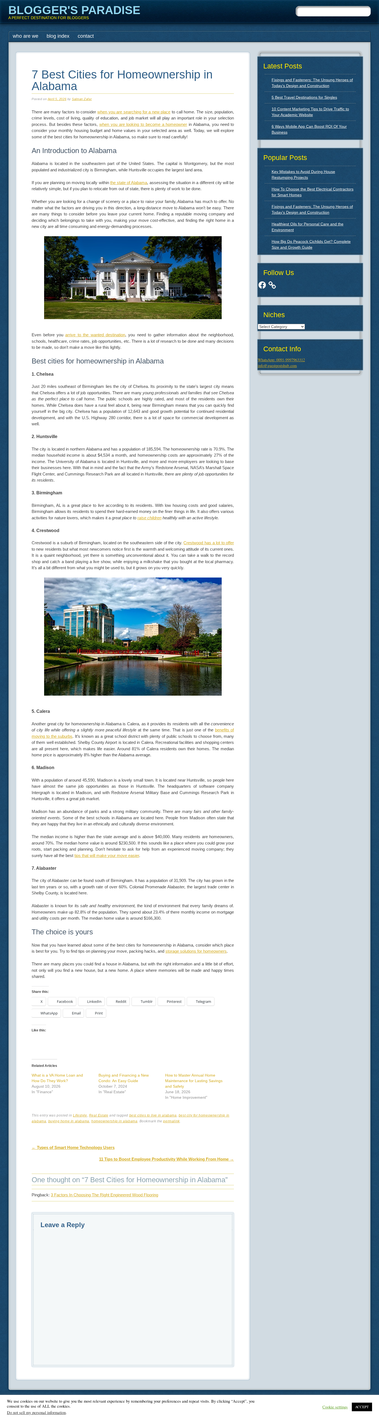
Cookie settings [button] (335, 1407)
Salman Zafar (82, 99)
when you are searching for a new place (133, 112)
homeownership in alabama (114, 1121)
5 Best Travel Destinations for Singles (304, 97)
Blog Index (58, 36)
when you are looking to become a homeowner (143, 124)
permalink (171, 1121)
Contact (86, 36)
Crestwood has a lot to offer (208, 542)
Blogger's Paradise (74, 10)
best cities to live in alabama (153, 1115)
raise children (149, 517)
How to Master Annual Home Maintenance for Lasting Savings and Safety (194, 1081)
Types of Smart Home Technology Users (73, 1147)
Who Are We (25, 36)
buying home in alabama (68, 1121)
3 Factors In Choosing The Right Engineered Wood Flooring (104, 1194)
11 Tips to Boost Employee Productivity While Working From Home (166, 1159)
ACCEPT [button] (362, 1406)
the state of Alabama (128, 182)
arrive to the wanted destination (95, 334)
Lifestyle (80, 1115)
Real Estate (98, 1115)
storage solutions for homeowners (196, 951)
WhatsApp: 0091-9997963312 (281, 359)
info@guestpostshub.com (277, 365)
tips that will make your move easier (106, 855)
